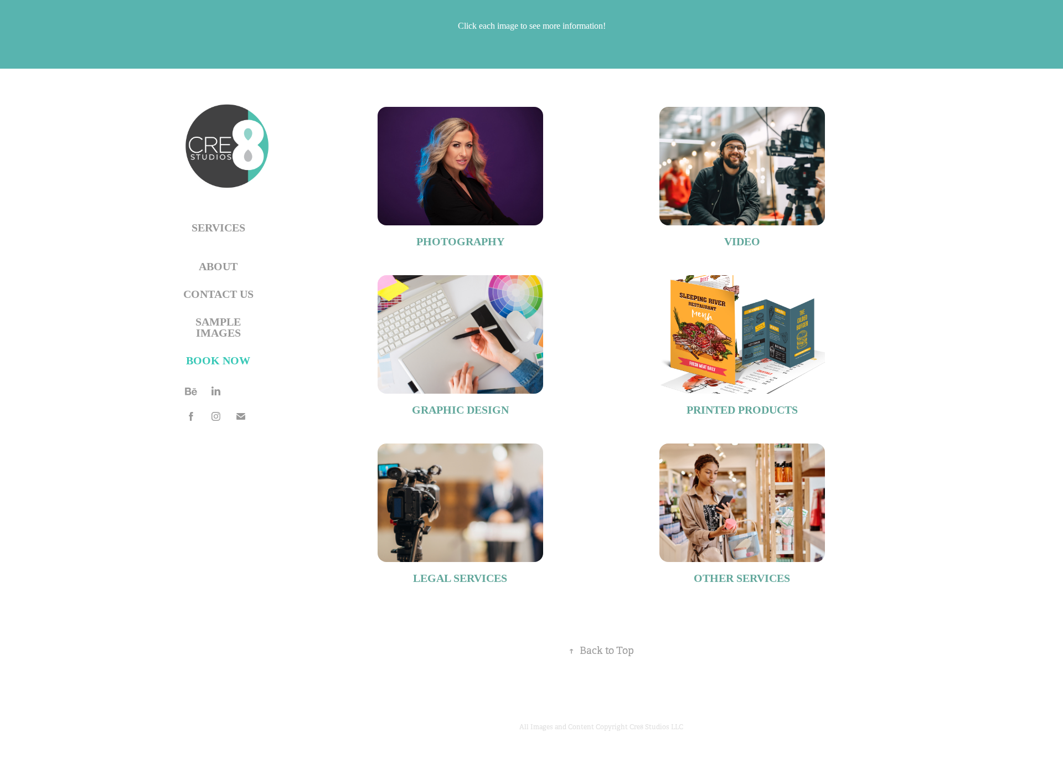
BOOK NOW (218, 360)
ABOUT (218, 266)
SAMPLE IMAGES (218, 327)
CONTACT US (218, 294)
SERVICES (218, 227)
